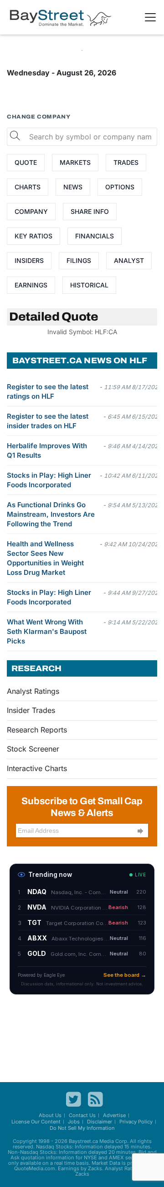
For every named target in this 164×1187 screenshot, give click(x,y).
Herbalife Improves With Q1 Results (47, 450)
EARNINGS (31, 285)
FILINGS (79, 260)
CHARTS (28, 187)
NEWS (72, 187)
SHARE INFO (90, 211)
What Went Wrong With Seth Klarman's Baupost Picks (47, 631)
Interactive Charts (37, 768)
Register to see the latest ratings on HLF (47, 391)
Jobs (74, 1121)
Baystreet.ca (83, 1141)
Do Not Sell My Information (82, 1128)
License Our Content (36, 1121)
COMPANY (31, 211)
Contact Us (82, 1115)
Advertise (114, 1115)
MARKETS (75, 162)
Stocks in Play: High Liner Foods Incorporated (49, 480)
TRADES (125, 162)
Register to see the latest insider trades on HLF (47, 421)
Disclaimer (99, 1121)
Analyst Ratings (33, 691)
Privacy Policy (136, 1121)
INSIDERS (29, 260)
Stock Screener (33, 748)
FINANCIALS (94, 236)
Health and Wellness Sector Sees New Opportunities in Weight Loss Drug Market (45, 558)
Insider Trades (31, 710)
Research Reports (37, 729)
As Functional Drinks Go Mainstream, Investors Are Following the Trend (51, 514)
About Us (50, 1115)
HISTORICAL (89, 285)
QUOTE (26, 162)
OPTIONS (119, 187)
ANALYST (129, 260)
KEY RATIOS (33, 236)
